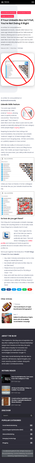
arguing (16, 128)
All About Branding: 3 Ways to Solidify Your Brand (21, 389)
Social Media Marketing (8, 12)
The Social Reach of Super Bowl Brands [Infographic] (23, 308)
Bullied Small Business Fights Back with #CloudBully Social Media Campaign (23, 319)
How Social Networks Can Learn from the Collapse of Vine (22, 378)
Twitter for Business (7, 16)
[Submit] (31, 415)
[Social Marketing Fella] (5, 2)
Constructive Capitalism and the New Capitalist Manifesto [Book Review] (21, 400)
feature (9, 113)
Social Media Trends (24, 12)
